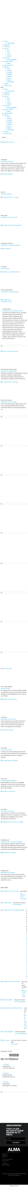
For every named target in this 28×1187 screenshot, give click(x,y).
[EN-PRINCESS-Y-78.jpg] (14, 475)
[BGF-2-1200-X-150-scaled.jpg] (14, 346)
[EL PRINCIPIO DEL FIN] (14, 1075)
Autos (8, 69)
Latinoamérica (8, 65)
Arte (8, 50)
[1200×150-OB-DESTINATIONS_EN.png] (14, 1092)
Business (9, 72)
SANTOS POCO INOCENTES (9, 371)
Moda (8, 78)
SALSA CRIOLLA (5, 268)
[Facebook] (12, 1179)
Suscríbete (4, 1163)
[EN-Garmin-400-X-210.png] (14, 652)
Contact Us (4, 1153)
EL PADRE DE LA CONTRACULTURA (12, 311)
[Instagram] (15, 1179)
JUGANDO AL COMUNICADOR (10, 292)
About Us (4, 1156)
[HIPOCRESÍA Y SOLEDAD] (14, 1083)
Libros (9, 54)
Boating (9, 71)
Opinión (6, 84)
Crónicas (6, 47)
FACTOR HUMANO (19, 1002)
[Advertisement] (14, 14)
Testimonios (7, 85)
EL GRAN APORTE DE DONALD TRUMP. (26, 956)
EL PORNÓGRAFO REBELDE (9, 780)
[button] (14, 87)
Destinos (9, 76)
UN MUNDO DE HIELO (7, 161)
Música (9, 56)
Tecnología (10, 82)
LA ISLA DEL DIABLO (6, 750)
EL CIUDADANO (17, 905)
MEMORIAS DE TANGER (8, 872)
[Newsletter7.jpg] (14, 622)
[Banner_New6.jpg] (14, 504)
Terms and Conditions (7, 1159)
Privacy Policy (5, 1160)
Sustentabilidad (11, 60)
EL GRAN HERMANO (21, 1033)
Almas (6, 41)
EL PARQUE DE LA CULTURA (9, 402)
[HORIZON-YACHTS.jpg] (14, 417)
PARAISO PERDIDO (6, 194)
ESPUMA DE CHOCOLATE (8, 719)
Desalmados (11, 43)
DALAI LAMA (14, 1044)
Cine (8, 52)
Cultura (6, 48)
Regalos (9, 80)
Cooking (9, 74)
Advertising (4, 1155)
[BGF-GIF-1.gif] (14, 533)
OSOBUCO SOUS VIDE (7, 811)
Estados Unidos (8, 61)
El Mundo (6, 58)
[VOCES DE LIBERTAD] (14, 1066)
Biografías (7, 45)
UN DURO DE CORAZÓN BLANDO (10, 245)
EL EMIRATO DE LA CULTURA (9, 217)
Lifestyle (6, 67)
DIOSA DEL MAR (5, 688)
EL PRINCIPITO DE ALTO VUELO (24, 992)
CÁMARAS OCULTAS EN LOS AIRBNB (11, 842)
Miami (9, 63)
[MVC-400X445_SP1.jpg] (14, 593)
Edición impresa (6, 1165)
